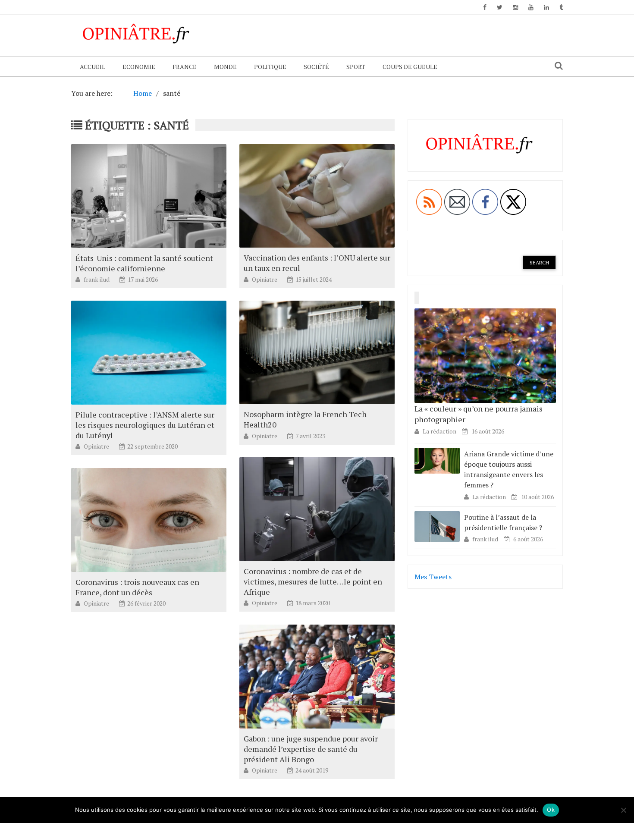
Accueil (92, 67)
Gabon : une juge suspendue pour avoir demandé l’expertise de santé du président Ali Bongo (311, 748)
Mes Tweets (433, 576)
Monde (225, 67)
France (185, 67)
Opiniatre (265, 279)
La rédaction (439, 431)
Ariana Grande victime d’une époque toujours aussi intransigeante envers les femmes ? (508, 469)
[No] (623, 810)
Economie (138, 67)
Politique (270, 67)
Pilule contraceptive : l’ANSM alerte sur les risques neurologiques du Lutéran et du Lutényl (144, 424)
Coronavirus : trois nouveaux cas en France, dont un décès (137, 587)
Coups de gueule (410, 67)
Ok (551, 809)
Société (316, 67)
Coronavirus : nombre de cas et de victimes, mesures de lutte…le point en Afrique (313, 581)
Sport (355, 67)
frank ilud (97, 279)
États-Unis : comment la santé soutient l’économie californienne (144, 263)
